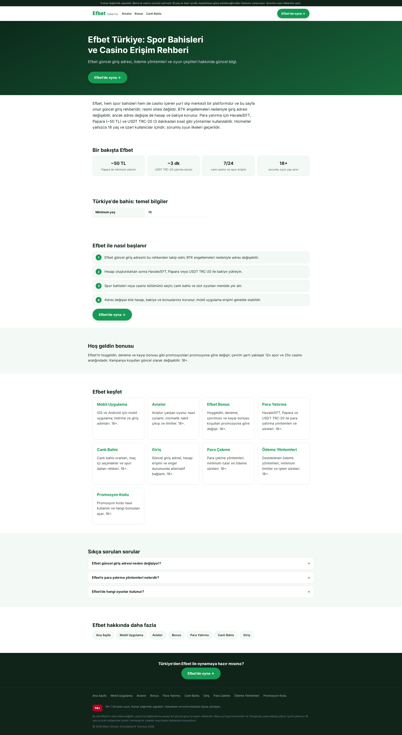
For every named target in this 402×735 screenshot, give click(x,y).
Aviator (127, 13)
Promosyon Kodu (274, 695)
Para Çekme (222, 695)
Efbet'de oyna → (293, 13)
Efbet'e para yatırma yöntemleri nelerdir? (125, 577)
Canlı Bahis (154, 13)
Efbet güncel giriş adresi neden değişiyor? (126, 563)
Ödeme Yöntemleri (246, 695)
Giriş (246, 635)
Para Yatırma (199, 635)
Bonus (139, 13)
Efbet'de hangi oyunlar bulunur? (118, 591)
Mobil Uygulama (131, 635)
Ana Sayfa (103, 635)
